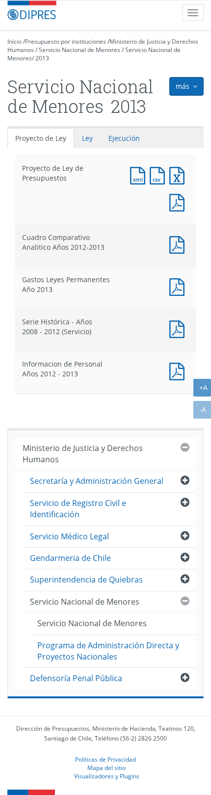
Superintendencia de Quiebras (86, 579)
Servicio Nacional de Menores (79, 50)
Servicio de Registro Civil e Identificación (78, 509)
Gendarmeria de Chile (70, 558)
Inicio (14, 41)
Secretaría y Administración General (96, 481)
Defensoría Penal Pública (76, 678)
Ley (87, 138)
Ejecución (124, 138)
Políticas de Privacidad (105, 759)
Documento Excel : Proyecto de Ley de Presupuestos (179, 174)
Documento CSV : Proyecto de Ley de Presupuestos (159, 174)
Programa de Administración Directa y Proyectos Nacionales (108, 651)
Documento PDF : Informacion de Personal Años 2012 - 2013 (179, 370)
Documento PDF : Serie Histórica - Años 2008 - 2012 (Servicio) (179, 328)
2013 (42, 58)
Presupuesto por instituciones (65, 41)
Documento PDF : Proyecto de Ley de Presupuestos (179, 201)
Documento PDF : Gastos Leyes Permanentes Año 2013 (179, 286)
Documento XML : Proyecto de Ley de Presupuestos (140, 174)
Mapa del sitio (106, 767)
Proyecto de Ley (40, 138)
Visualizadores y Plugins (106, 776)
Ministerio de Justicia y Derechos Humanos (83, 454)
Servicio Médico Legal (69, 536)
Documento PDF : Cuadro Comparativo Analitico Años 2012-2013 (179, 244)
